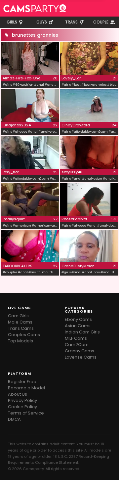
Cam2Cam (77, 344)
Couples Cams (24, 334)
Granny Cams (79, 351)
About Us (17, 394)
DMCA (14, 419)
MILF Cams (76, 338)
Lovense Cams (81, 357)
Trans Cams (21, 328)
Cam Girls (18, 316)
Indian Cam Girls (82, 332)
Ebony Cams (78, 319)
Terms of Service (26, 413)
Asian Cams (78, 326)
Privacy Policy (22, 400)
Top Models (20, 341)
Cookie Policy (22, 407)
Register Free (22, 381)
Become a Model (26, 388)
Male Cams (20, 322)
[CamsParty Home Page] (34, 8)
